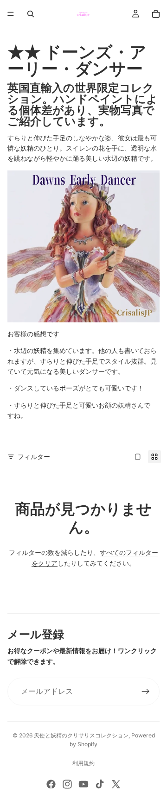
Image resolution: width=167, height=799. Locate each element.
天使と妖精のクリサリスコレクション (81, 735)
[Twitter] (116, 784)
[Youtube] (83, 784)
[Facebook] (51, 784)
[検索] (30, 14)
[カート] (156, 14)
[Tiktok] (99, 784)
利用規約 (83, 763)
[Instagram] (67, 784)
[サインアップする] (145, 691)
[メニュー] (10, 14)
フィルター (34, 456)
